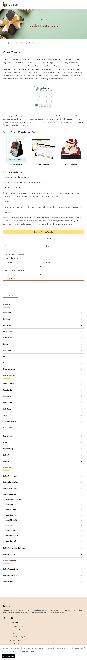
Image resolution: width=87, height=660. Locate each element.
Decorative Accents (8, 436)
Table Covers (7, 350)
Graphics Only (7, 363)
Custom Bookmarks (10, 505)
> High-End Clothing (17, 626)
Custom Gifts (14, 43)
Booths (5, 357)
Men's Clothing (7, 390)
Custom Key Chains (10, 510)
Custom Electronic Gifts (10, 488)
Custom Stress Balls (10, 541)
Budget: (48, 270)
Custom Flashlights (10, 531)
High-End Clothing (9, 375)
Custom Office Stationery (10, 476)
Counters (5, 344)
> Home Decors (15, 640)
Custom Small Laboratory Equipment (14, 548)
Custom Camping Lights (11, 536)
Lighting (5, 442)
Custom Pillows (7, 455)
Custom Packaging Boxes (10, 569)
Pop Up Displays (8, 332)
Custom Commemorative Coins (13, 499)
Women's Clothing (8, 384)
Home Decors (7, 428)
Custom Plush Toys (10, 515)
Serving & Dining (8, 449)
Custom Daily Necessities (10, 482)
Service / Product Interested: (14, 254)
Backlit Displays (7, 313)
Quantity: (49, 262)
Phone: (48, 246)
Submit (11, 295)
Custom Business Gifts (9, 554)
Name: (7, 238)
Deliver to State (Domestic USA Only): (16, 270)
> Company (14, 643)
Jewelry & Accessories (9, 421)
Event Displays (8, 304)
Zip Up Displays (7, 325)
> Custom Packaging (17, 637)
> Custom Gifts (15, 630)
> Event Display (15, 633)
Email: (6, 246)
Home (5, 43)
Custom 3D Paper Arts (11, 520)
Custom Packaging (9, 560)
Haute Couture (7, 409)
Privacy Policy (29, 651)
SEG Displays (7, 319)
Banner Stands (7, 338)
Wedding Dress (7, 403)
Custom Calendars (43, 43)
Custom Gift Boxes (8, 581)
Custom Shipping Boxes (10, 575)
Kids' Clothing (7, 396)
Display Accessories (9, 369)
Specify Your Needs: (11, 278)
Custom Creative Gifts (27, 43)
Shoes (5, 415)
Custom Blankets (8, 461)
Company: (50, 238)
